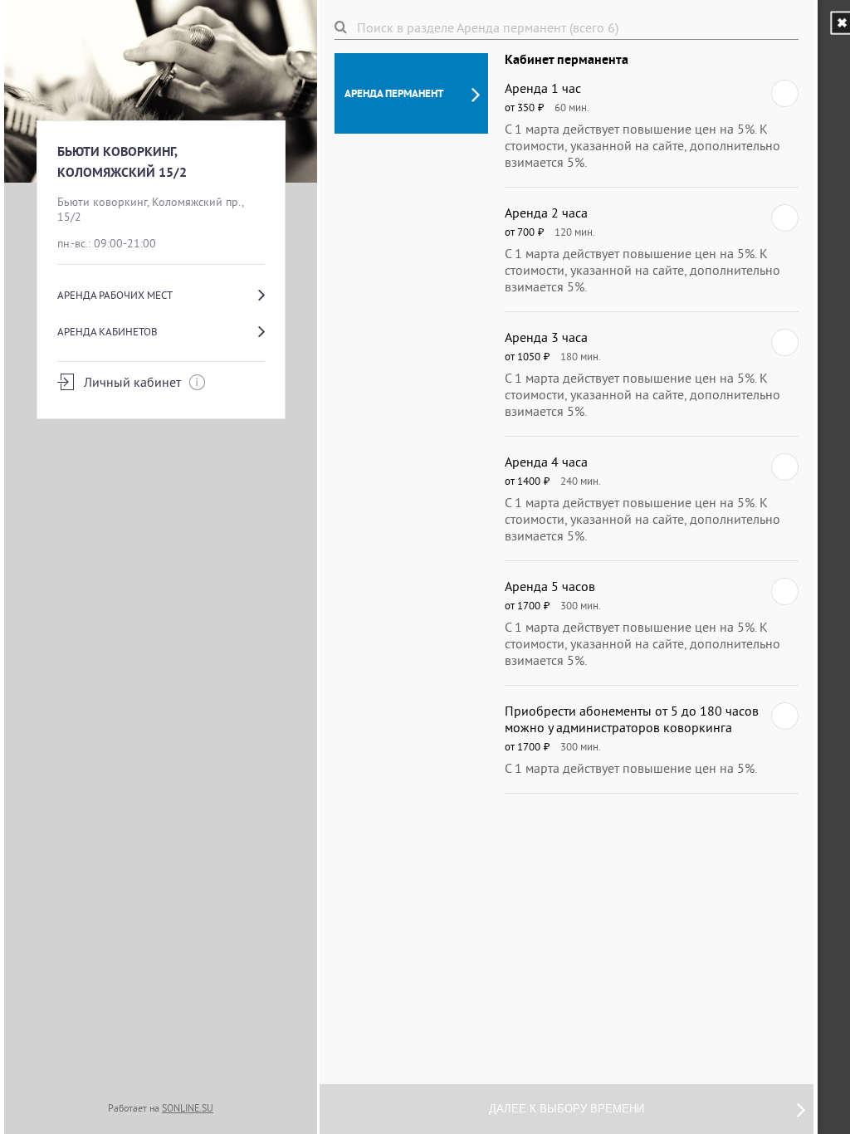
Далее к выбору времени (566, 1108)
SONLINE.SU (187, 1108)
